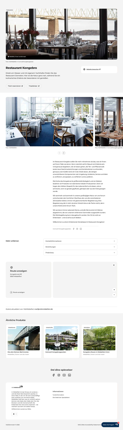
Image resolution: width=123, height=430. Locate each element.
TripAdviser (33, 86)
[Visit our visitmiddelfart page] (53, 375)
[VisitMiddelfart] (17, 387)
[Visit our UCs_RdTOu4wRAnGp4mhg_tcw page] (64, 375)
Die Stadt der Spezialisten (61, 397)
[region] (85, 280)
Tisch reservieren (14, 86)
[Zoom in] (114, 290)
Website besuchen (92, 69)
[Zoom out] (114, 295)
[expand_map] (114, 265)
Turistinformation (58, 395)
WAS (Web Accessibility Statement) (89, 425)
